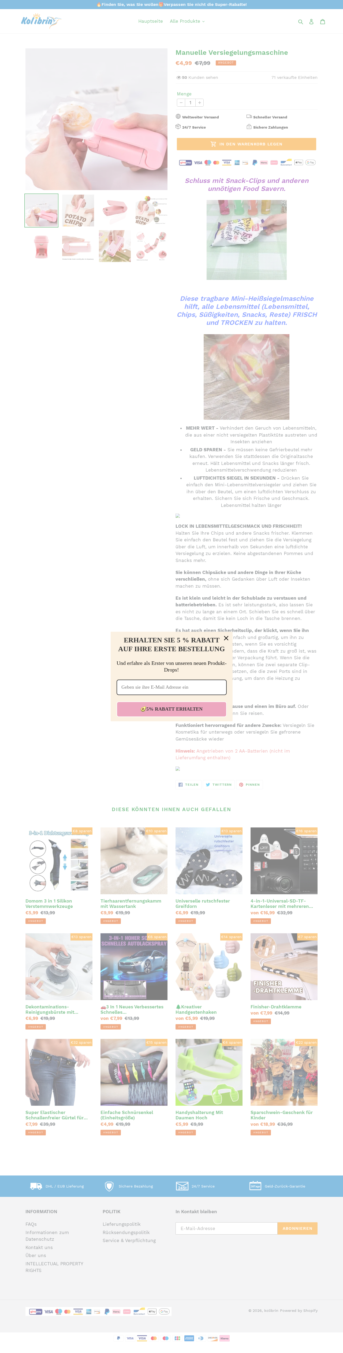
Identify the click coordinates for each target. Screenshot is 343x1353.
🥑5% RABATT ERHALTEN (171, 709)
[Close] (226, 638)
